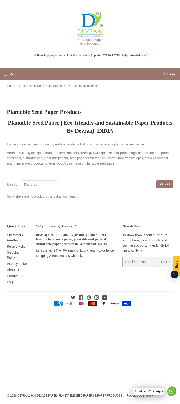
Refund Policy (17, 246)
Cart (172, 74)
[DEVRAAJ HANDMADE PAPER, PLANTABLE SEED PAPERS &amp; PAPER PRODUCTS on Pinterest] (88, 298)
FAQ (10, 282)
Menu (13, 74)
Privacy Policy (17, 264)
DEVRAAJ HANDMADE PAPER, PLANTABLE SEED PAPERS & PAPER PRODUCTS (69, 395)
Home (11, 86)
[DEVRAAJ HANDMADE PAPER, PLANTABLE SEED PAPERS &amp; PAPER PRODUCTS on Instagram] (96, 298)
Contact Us (15, 276)
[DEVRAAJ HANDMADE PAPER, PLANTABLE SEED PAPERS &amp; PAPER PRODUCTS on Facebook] (81, 298)
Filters (164, 184)
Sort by (12, 184)
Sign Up (164, 262)
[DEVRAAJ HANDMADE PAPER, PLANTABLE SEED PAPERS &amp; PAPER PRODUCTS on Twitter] (73, 298)
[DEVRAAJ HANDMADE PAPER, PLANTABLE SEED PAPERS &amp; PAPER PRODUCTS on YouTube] (104, 298)
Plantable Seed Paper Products (44, 86)
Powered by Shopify (140, 395)
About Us (13, 270)
